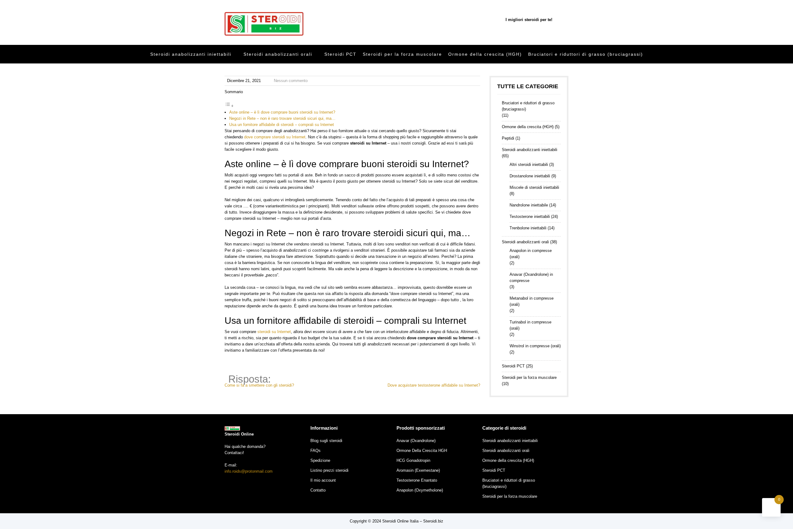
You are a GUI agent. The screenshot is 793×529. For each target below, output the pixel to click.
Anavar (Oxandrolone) (416, 440)
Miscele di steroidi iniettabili (534, 187)
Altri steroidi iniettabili (529, 164)
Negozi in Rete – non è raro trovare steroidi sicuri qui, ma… (282, 118)
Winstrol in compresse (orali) (535, 346)
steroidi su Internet (274, 331)
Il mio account (323, 480)
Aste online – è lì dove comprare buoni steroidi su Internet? (282, 112)
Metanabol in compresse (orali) (532, 301)
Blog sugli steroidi (326, 440)
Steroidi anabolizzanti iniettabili (190, 54)
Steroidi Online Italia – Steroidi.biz (412, 521)
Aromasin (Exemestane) (418, 470)
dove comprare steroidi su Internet (274, 137)
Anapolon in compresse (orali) (531, 253)
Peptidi (508, 138)
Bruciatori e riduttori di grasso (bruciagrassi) (585, 54)
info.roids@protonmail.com (249, 471)
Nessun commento (291, 80)
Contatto (318, 490)
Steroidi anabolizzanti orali (277, 54)
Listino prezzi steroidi (329, 470)
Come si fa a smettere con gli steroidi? (259, 385)
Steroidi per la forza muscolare (402, 54)
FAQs (315, 450)
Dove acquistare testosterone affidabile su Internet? (434, 385)
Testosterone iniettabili (530, 216)
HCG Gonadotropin (413, 460)
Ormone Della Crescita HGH (421, 450)
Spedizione (320, 460)
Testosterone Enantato (416, 480)
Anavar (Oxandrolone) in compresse (531, 277)
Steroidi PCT (340, 54)
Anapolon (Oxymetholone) (419, 490)
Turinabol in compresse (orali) (530, 325)
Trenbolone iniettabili (528, 228)
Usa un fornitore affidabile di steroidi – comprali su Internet (281, 124)
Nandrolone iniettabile (529, 205)
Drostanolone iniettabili (530, 176)
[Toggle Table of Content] (229, 106)
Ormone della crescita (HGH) (485, 54)
